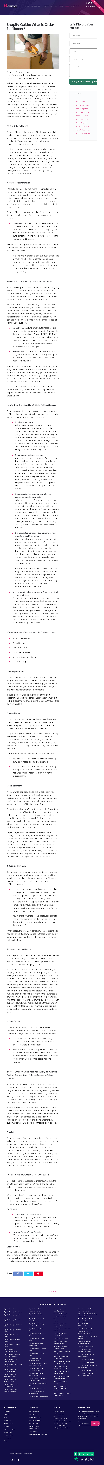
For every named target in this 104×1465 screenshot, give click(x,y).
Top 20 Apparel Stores (86, 1359)
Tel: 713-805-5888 (60, 1426)
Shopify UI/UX (34, 1414)
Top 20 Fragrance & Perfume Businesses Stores (60, 1388)
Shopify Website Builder (83, 133)
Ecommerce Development (38, 1434)
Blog (5, 1417)
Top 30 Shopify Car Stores (13, 1312)
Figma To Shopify (35, 1417)
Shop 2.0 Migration (82, 109)
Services (6, 1414)
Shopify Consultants (82, 116)
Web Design (33, 1431)
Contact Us (7, 1420)
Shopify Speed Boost (82, 112)
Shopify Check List (81, 102)
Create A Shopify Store (83, 130)
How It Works (8, 1423)
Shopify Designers (81, 123)
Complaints (7, 1438)
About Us (7, 1411)
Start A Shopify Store (82, 105)
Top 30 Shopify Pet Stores (13, 1309)
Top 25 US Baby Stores (86, 1362)
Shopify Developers (82, 119)
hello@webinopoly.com (62, 1428)
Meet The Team (9, 1429)
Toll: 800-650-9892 (60, 1424)
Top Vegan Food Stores (37, 1388)
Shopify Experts (34, 1411)
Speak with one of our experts (28, 1214)
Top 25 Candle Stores (61, 1338)
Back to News (54, 1292)
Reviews (6, 1426)
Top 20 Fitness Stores (86, 1346)
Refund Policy (8, 1432)
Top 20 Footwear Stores (86, 1329)
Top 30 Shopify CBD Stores (38, 1396)
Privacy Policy (8, 1435)
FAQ (5, 1441)
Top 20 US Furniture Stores (87, 1370)
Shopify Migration (35, 1420)
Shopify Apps (33, 1423)
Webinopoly (17, 1453)
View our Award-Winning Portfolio (27, 1232)
